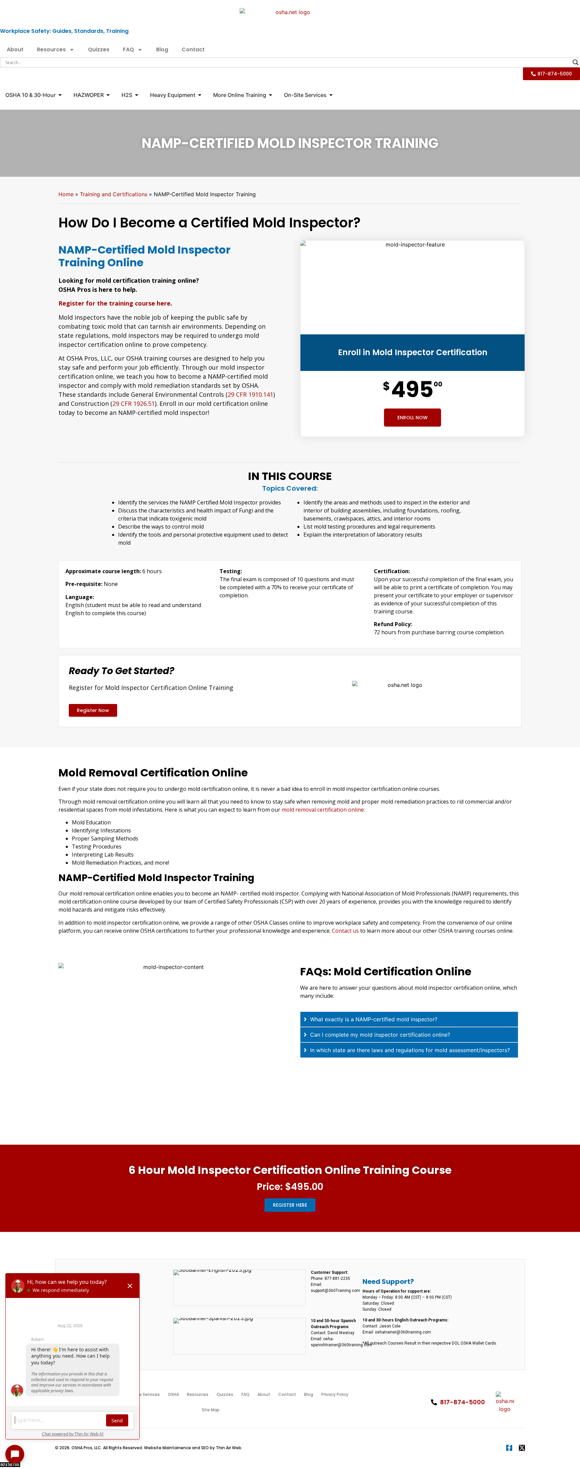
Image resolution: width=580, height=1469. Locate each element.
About (15, 49)
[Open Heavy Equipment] (199, 95)
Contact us (345, 930)
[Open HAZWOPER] (108, 95)
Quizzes (98, 49)
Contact (193, 49)
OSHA (173, 1394)
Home (66, 194)
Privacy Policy (334, 1394)
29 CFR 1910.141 (250, 394)
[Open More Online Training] (270, 95)
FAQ (128, 49)
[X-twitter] (522, 1448)
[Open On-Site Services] (331, 95)
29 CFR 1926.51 (133, 403)
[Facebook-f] (509, 1448)
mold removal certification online (323, 809)
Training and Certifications (113, 194)
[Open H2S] (136, 95)
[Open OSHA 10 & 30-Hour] (60, 95)
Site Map (211, 1410)
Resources (51, 49)
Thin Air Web (228, 1448)
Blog (162, 49)
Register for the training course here (114, 303)
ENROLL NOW (412, 417)
